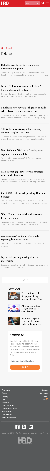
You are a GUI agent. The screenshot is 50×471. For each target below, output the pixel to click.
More (25, 280)
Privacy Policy (7, 411)
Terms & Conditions (9, 417)
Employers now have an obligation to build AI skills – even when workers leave (23, 109)
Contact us (44, 393)
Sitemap (45, 396)
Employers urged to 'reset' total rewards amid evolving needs (31, 321)
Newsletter (6, 402)
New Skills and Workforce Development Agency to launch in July (22, 152)
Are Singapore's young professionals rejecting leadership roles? (20, 237)
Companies (9, 48)
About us (45, 390)
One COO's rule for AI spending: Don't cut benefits (23, 195)
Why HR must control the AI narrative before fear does (21, 216)
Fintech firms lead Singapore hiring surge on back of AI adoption (31, 296)
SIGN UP (25, 367)
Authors (4, 399)
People (4, 393)
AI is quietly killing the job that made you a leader (31, 309)
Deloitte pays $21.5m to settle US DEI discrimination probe (20, 66)
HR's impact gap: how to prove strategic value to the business (22, 173)
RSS (44, 399)
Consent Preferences (9, 408)
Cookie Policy (7, 414)
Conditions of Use (8, 405)
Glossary (5, 396)
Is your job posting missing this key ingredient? (19, 259)
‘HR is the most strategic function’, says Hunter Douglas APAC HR (22, 130)
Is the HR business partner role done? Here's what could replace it (21, 88)
